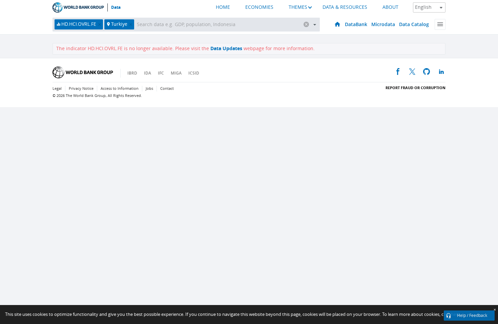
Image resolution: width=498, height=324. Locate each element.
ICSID (193, 73)
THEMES (298, 7)
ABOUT (390, 7)
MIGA (176, 73)
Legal (57, 88)
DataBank (356, 24)
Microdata (383, 24)
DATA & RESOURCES (345, 7)
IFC (161, 73)
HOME (223, 7)
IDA (147, 73)
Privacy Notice (81, 88)
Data (116, 7)
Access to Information (120, 88)
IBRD (132, 73)
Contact (167, 88)
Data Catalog (414, 24)
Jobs (149, 88)
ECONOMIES (259, 7)
